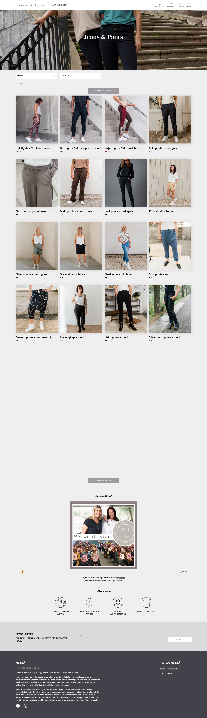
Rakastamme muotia (169, 669)
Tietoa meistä (166, 673)
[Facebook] (18, 705)
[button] (37, 76)
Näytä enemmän (103, 91)
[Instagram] (25, 705)
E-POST (81, 636)
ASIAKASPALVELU (59, 5)
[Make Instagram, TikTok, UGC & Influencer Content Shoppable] (183, 572)
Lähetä (180, 639)
